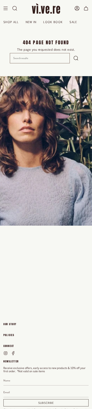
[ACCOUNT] (77, 8)
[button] (14, 8)
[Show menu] (5, 8)
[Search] (76, 58)
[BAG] (86, 8)
